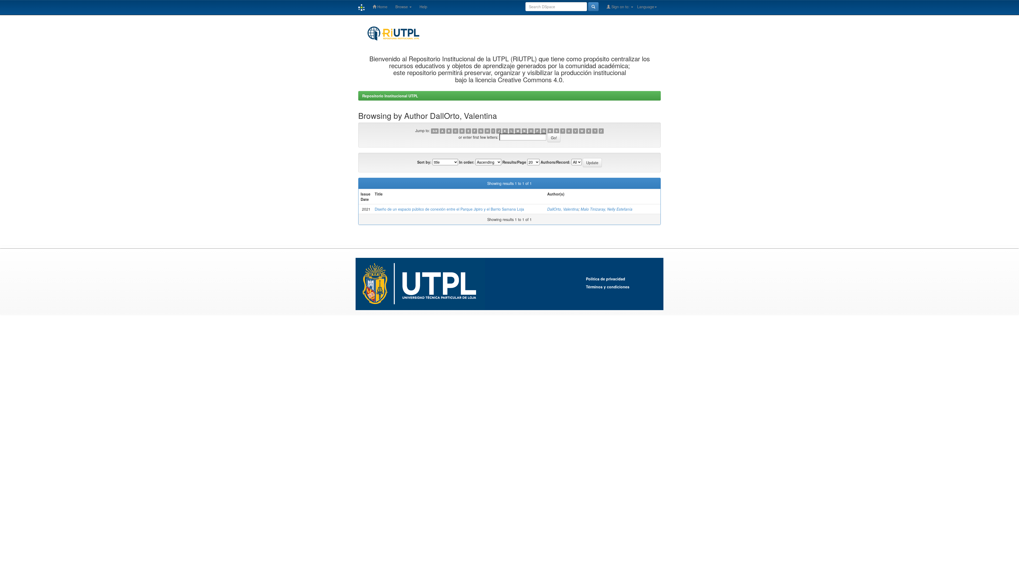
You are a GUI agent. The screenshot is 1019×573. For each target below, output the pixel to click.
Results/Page (514, 162)
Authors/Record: (556, 162)
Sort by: (424, 162)
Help (423, 6)
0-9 (435, 131)
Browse (402, 6)
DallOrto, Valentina (562, 209)
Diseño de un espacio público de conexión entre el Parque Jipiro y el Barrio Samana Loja (449, 209)
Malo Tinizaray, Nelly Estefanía (606, 209)
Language (645, 6)
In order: (466, 162)
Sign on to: (620, 6)
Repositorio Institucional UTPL (390, 95)
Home (381, 6)
